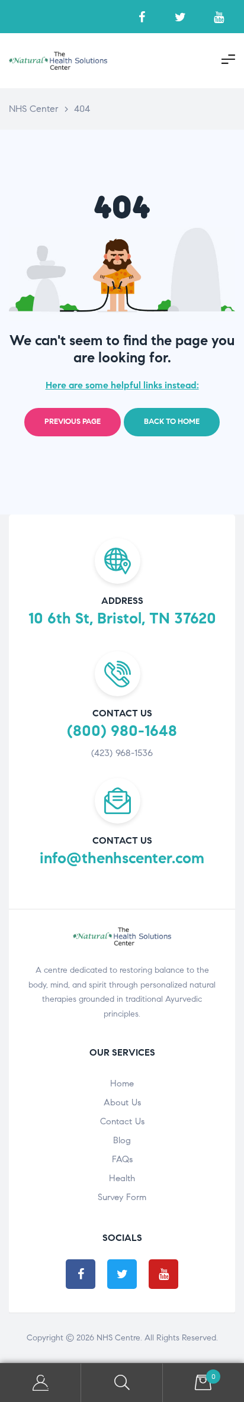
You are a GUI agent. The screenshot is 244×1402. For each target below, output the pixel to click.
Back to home (172, 421)
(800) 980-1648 (122, 730)
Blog (122, 1140)
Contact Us (122, 1121)
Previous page (72, 421)
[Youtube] (219, 17)
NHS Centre (118, 1338)
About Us (122, 1102)
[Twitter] (180, 17)
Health (122, 1178)
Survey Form (122, 1197)
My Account (40, 1383)
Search (121, 1383)
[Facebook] (142, 17)
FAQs (122, 1159)
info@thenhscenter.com (122, 857)
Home (122, 1083)
